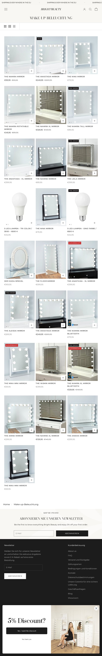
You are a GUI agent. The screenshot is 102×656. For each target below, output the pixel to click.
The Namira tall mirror (80, 126)
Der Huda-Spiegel (13, 281)
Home (6, 504)
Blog (70, 593)
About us (72, 551)
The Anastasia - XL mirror (18, 179)
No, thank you (26, 639)
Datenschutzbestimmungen (81, 577)
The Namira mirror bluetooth (77, 332)
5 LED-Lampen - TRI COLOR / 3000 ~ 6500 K (18, 229)
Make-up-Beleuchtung (26, 504)
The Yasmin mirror (46, 383)
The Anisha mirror (77, 436)
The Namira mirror (14, 76)
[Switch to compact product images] (14, 26)
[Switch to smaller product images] (9, 26)
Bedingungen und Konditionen (82, 568)
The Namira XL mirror (47, 126)
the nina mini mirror (15, 383)
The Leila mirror (76, 179)
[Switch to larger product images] (5, 26)
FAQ (70, 555)
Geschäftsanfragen (76, 589)
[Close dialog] (96, 608)
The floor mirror (45, 281)
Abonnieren (72, 533)
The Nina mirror (76, 76)
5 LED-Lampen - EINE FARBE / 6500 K (81, 229)
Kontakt (71, 573)
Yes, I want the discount (26, 631)
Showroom (73, 598)
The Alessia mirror (14, 331)
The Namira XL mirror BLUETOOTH (79, 384)
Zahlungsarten (75, 564)
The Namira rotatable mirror (16, 127)
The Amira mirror (13, 436)
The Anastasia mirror (47, 76)
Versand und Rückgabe (78, 560)
